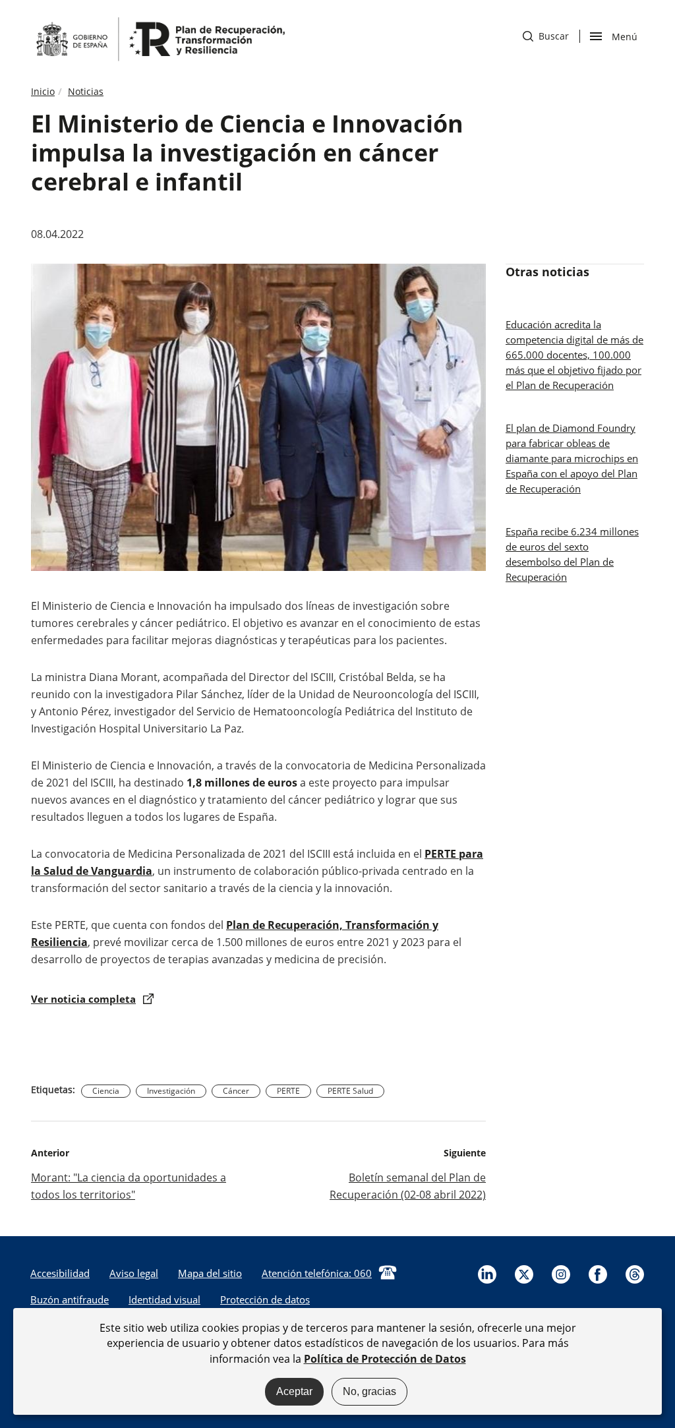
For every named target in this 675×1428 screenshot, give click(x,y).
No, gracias (369, 1391)
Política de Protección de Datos (385, 1359)
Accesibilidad (60, 1273)
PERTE (288, 1090)
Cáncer (236, 1090)
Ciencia (105, 1090)
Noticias (85, 91)
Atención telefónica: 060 (317, 1273)
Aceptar (294, 1391)
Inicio (43, 91)
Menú (624, 35)
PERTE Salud (350, 1090)
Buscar (546, 36)
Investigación (171, 1090)
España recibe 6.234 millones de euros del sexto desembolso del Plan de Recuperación (572, 554)
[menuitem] (60, 1273)
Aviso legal (133, 1273)
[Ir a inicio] (159, 38)
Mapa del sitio (210, 1273)
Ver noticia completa (83, 998)
